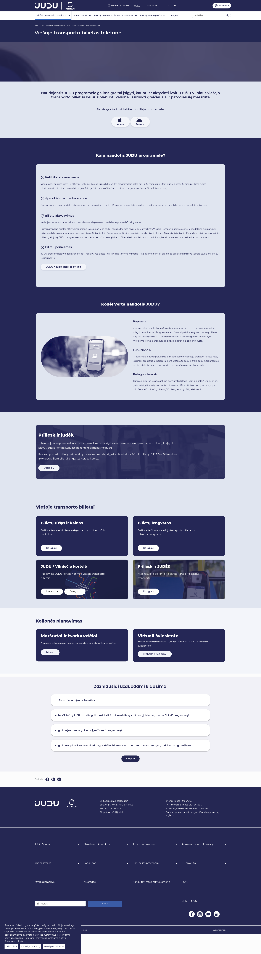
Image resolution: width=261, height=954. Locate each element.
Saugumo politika (14, 941)
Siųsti (105, 903)
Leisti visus (11, 946)
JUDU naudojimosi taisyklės (63, 266)
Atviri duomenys (45, 881)
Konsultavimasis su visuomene (151, 881)
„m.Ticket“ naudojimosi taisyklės (75, 700)
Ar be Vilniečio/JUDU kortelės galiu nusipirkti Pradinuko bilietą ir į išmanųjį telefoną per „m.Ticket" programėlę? (122, 715)
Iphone (120, 124)
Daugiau (49, 467)
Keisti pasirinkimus (54, 946)
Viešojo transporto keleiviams (58, 25)
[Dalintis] (59, 779)
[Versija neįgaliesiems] (137, 5)
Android (140, 124)
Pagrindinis (39, 25)
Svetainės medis (219, 930)
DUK (184, 881)
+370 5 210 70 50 (120, 5)
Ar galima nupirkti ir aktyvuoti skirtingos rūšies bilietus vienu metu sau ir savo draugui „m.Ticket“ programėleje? (123, 745)
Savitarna (52, 591)
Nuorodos (90, 881)
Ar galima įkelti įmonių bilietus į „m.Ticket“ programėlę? (88, 730)
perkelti (81, 253)
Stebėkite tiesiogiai (154, 654)
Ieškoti (50, 652)
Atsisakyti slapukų (30, 946)
